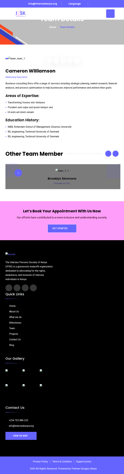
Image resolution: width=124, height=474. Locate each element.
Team (12, 328)
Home (52, 27)
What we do (15, 317)
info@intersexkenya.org (42, 3)
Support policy (83, 461)
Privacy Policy (40, 461)
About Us (14, 311)
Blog (11, 345)
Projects (13, 333)
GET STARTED (60, 228)
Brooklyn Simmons (62, 178)
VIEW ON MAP (20, 435)
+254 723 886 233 (18, 420)
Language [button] (74, 3)
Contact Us (15, 339)
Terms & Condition (62, 461)
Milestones (15, 322)
